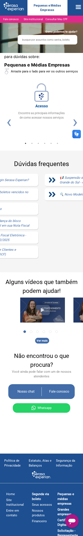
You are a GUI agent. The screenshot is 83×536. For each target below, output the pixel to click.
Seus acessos (42, 505)
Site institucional (33, 19)
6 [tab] (57, 143)
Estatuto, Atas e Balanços (40, 463)
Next (75, 121)
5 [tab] (51, 143)
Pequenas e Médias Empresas (47, 8)
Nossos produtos (38, 513)
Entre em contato (12, 513)
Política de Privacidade (12, 463)
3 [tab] (38, 143)
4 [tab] (45, 143)
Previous (8, 121)
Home (10, 494)
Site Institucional (15, 502)
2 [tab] (32, 143)
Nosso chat (25, 391)
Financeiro (39, 521)
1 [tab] (25, 143)
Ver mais (42, 340)
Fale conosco (11, 19)
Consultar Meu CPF (56, 19)
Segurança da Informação (65, 463)
